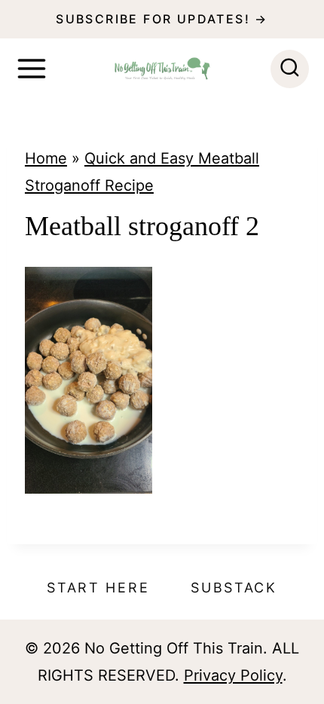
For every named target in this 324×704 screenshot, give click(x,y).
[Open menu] (31, 68)
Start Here (98, 587)
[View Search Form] (290, 69)
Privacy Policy (233, 675)
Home (46, 158)
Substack (234, 587)
